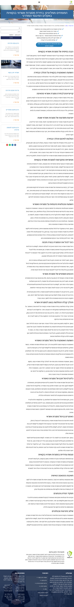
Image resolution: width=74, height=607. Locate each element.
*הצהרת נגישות (44, 595)
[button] (39, 2)
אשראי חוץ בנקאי (13, 72)
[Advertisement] (49, 539)
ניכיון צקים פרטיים (13, 43)
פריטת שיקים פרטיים (12, 90)
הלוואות (11, 35)
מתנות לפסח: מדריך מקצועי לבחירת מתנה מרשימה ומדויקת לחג (20, 597)
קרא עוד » (16, 55)
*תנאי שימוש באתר (43, 592)
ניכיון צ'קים (17, 35)
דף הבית (71, 25)
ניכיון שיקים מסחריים (12, 110)
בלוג (67, 25)
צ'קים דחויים (44, 586)
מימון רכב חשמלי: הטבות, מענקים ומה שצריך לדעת (7, 578)
